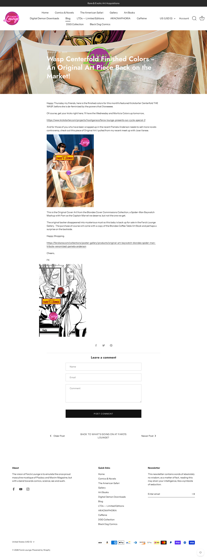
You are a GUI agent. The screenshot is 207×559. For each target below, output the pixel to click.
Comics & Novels (64, 12)
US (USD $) (166, 18)
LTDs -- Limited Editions (90, 18)
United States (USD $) (22, 542)
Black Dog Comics (100, 24)
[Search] (194, 18)
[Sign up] (193, 494)
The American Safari (91, 12)
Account (184, 18)
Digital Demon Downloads (44, 18)
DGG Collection (75, 24)
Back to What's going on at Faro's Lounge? (103, 436)
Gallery (114, 12)
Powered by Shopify (41, 550)
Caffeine (142, 18)
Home (45, 12)
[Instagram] (27, 488)
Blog (67, 18)
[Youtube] (20, 488)
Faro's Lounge (25, 550)
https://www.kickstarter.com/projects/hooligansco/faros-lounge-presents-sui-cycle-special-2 (96, 120)
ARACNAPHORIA (120, 18)
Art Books (129, 12)
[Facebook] (13, 488)
